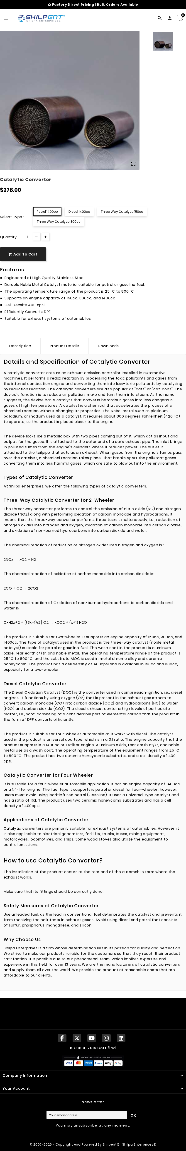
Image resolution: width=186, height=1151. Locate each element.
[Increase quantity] (45, 237)
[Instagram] (106, 1038)
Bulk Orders (108, 4)
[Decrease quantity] (36, 237)
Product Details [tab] (64, 346)
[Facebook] (62, 1038)
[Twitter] (77, 1038)
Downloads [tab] (108, 346)
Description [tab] (20, 346)
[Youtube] (91, 1038)
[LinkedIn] (121, 1038)
